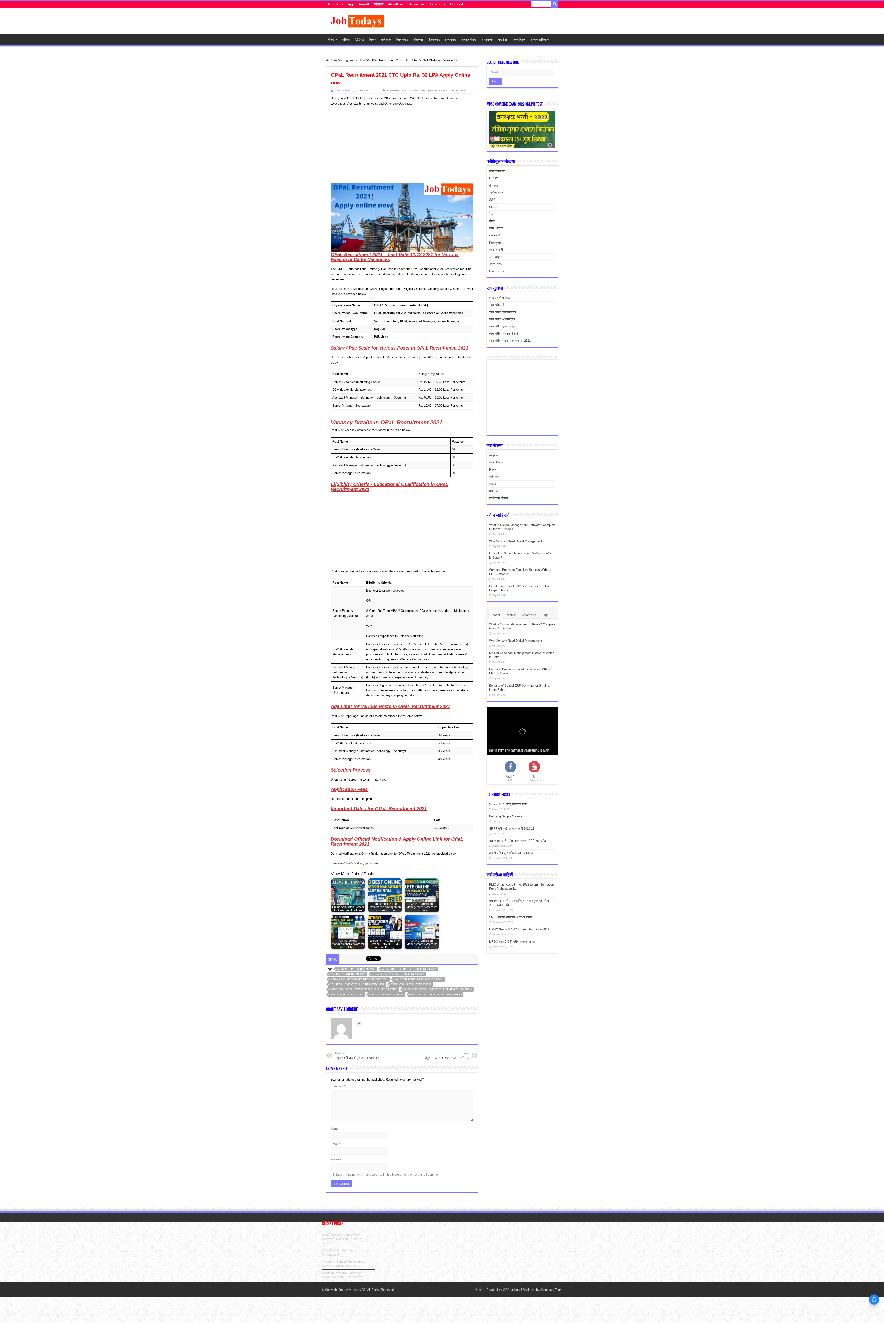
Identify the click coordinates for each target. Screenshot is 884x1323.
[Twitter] (527, 4)
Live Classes (497, 271)
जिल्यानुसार (402, 39)
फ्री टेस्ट (503, 39)
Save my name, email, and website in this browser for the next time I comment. (388, 1174)
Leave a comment (437, 90)
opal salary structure (346, 994)
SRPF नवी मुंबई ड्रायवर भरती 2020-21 (511, 828)
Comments (529, 615)
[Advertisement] (400, 145)
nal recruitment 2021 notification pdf (357, 984)
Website (336, 1159)
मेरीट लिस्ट (495, 491)
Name (335, 1128)
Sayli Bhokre (342, 90)
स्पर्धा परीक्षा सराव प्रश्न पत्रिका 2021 (510, 340)
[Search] (554, 4)
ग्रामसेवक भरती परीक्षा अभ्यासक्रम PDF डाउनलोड (517, 840)
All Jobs (359, 39)
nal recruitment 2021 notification (418, 979)
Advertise (416, 4)
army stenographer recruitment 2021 (409, 969)
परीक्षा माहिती (496, 249)
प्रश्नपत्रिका (519, 39)
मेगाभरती (494, 185)
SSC (492, 199)
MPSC (493, 178)
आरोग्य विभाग (496, 192)
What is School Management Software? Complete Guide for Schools (342, 1239)
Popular (511, 615)
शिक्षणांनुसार (434, 39)
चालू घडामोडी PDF (500, 298)
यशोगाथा (378, 4)
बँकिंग (492, 221)
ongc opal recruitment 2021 (411, 984)
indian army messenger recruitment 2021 (359, 979)
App (351, 4)
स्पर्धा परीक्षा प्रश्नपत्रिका (502, 312)
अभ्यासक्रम (487, 39)
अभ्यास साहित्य (538, 39)
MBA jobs (413, 90)
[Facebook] (522, 4)
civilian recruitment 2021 (348, 974)
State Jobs (437, 4)
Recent (495, 615)
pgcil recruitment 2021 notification (436, 994)
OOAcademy (511, 1289)
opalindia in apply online (386, 994)
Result (364, 4)
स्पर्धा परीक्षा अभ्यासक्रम (502, 319)
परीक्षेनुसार (418, 39)
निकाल (372, 39)
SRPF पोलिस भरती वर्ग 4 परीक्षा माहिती (510, 917)
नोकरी (331, 39)
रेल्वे (491, 214)
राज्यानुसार (450, 39)
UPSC (493, 207)
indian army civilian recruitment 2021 (398, 974)
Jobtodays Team (551, 1289)
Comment (338, 1086)
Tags (545, 615)
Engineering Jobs (354, 60)
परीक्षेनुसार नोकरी (498, 498)
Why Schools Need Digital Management (515, 541)
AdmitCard (396, 4)
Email (335, 1144)
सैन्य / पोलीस (496, 228)
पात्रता (493, 484)
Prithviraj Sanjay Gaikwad (506, 816)
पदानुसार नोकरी (468, 39)
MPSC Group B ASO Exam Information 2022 (519, 929)
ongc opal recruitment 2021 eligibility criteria (363, 989)
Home (333, 60)
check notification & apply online (354, 863)
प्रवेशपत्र (386, 39)
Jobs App (495, 264)
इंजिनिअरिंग (495, 235)
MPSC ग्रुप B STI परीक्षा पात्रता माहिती (512, 941)
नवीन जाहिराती (497, 171)
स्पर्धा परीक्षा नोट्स (498, 305)
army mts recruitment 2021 (356, 969)
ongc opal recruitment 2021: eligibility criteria (438, 989)
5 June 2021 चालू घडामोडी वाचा (508, 804)
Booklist (456, 4)
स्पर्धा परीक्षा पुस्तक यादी (502, 326)
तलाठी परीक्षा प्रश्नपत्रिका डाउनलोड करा (511, 853)
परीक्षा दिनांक (496, 462)
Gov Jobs (335, 4)
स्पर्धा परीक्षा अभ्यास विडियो (503, 333)
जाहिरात (346, 39)
